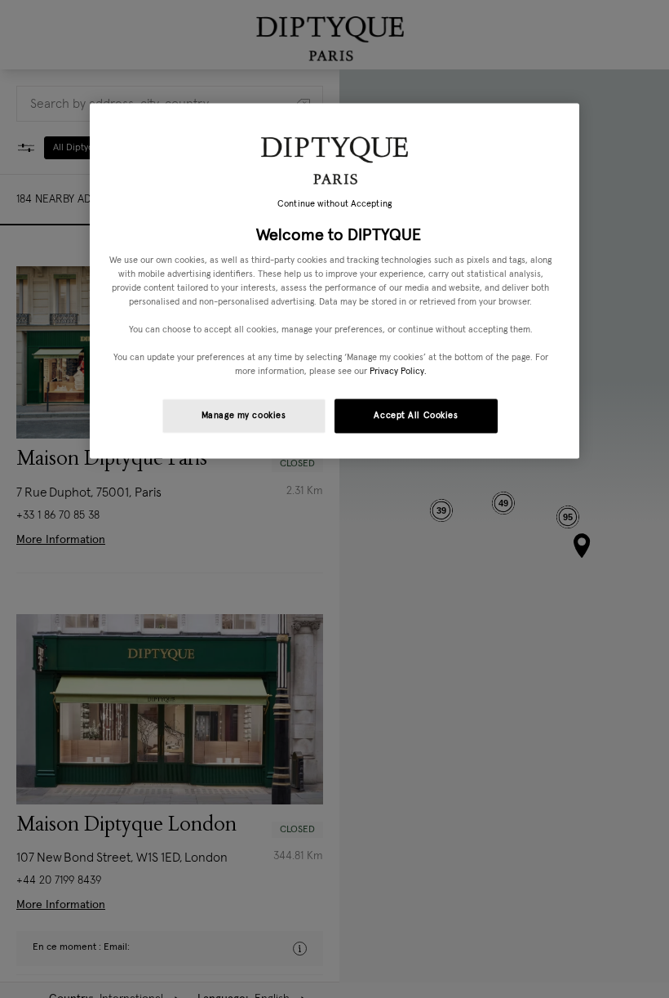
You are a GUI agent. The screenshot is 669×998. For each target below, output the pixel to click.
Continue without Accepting (334, 205)
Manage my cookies (244, 416)
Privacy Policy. (398, 372)
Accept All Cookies (416, 416)
